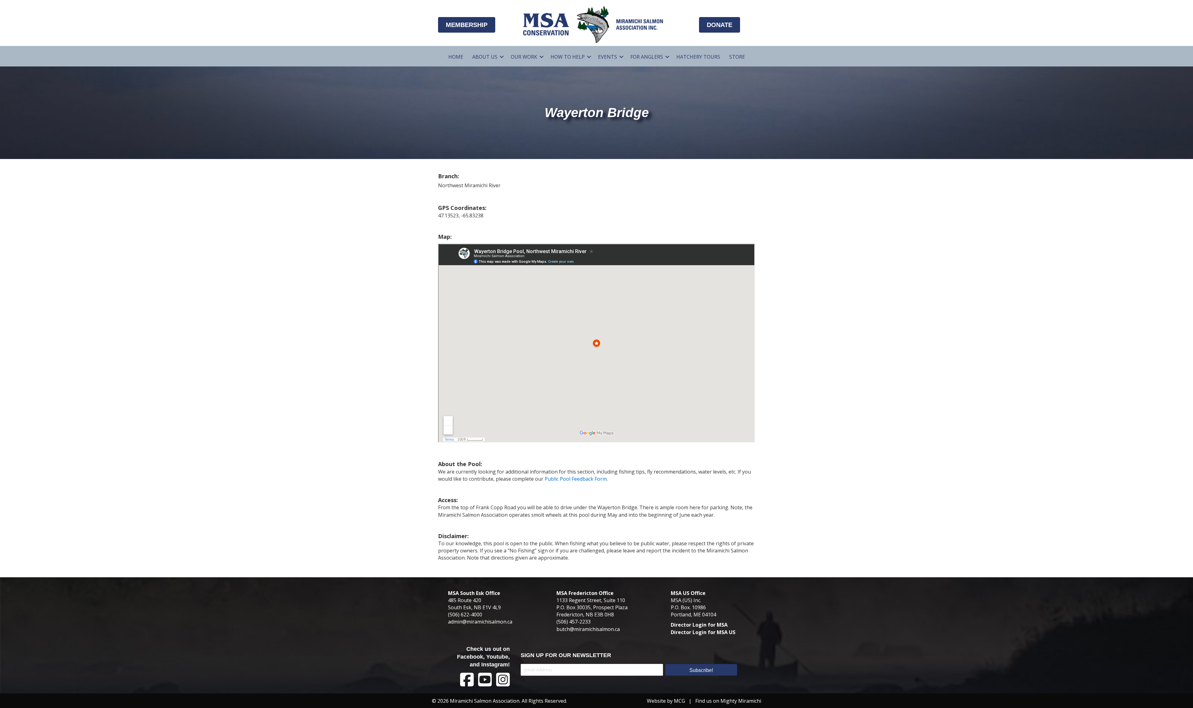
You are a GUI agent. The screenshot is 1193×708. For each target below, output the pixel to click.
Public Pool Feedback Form (576, 478)
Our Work (524, 56)
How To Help (568, 56)
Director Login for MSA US (703, 632)
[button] (501, 57)
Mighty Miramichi (740, 700)
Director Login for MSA (699, 624)
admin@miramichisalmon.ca (480, 621)
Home (455, 56)
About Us (484, 56)
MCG (679, 700)
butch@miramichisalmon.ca (588, 629)
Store (737, 56)
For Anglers (646, 56)
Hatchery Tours (698, 56)
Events (607, 56)
